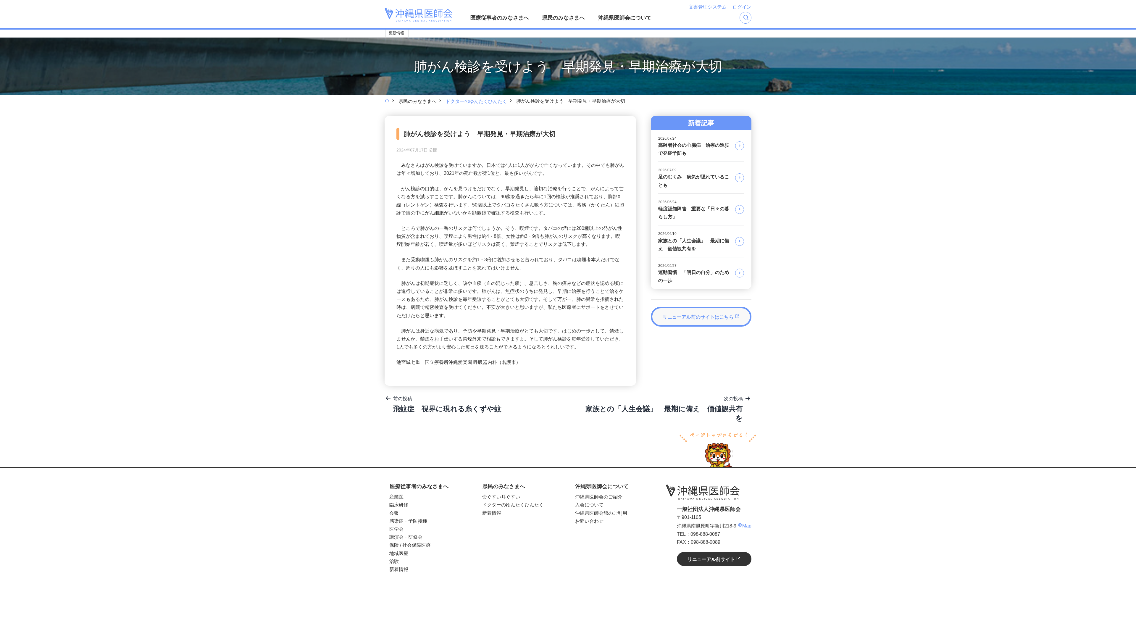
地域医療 (398, 553)
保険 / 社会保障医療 (410, 545)
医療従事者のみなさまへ (499, 18)
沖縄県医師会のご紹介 (598, 496)
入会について (589, 504)
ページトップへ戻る (717, 449)
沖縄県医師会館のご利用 (601, 513)
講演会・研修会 (405, 537)
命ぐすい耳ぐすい (501, 496)
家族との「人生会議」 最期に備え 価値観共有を (693, 241)
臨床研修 (398, 504)
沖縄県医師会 (703, 492)
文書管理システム (708, 6)
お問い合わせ (589, 521)
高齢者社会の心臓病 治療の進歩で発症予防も (693, 146)
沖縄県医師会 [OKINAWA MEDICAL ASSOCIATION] (419, 15)
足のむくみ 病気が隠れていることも (693, 177)
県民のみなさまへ (563, 18)
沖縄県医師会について (624, 18)
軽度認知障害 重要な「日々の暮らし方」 (693, 209)
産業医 (396, 496)
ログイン (741, 6)
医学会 (396, 529)
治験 (394, 561)
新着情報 (398, 569)
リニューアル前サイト (712, 559)
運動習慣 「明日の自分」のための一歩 (693, 273)
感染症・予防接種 (408, 521)
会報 (394, 513)
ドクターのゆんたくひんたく (476, 101)
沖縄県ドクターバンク (458, 33)
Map (746, 525)
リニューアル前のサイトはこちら (699, 317)
